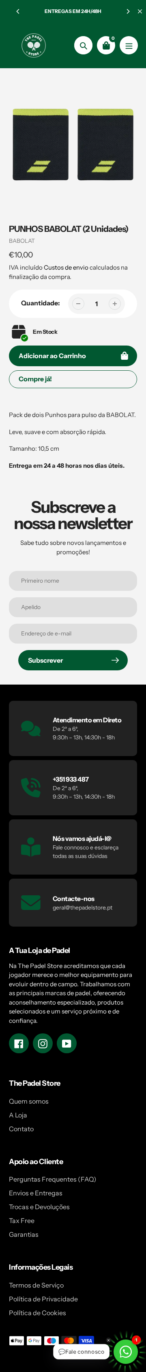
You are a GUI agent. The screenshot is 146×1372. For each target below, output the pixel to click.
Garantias (24, 1234)
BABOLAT (22, 240)
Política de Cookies (37, 1313)
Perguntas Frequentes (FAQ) (53, 1179)
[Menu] (129, 45)
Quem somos (29, 1101)
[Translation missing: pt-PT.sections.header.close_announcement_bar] (140, 11)
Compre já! (35, 379)
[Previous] (18, 11)
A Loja (18, 1115)
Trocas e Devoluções (39, 1207)
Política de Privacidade (43, 1299)
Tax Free (21, 1220)
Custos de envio (66, 267)
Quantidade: (40, 303)
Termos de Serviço (36, 1285)
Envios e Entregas (35, 1193)
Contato (21, 1129)
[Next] (128, 11)
